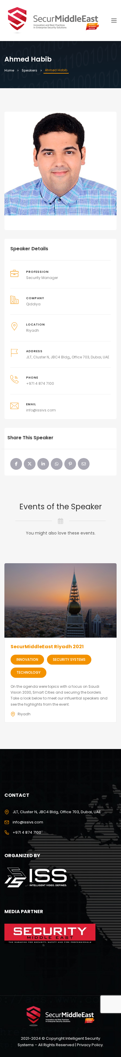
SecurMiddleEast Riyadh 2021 (47, 646)
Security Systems (69, 659)
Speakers (29, 70)
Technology (28, 672)
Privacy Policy (90, 1045)
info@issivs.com (41, 410)
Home (9, 70)
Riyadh (32, 330)
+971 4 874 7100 (40, 383)
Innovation (27, 659)
